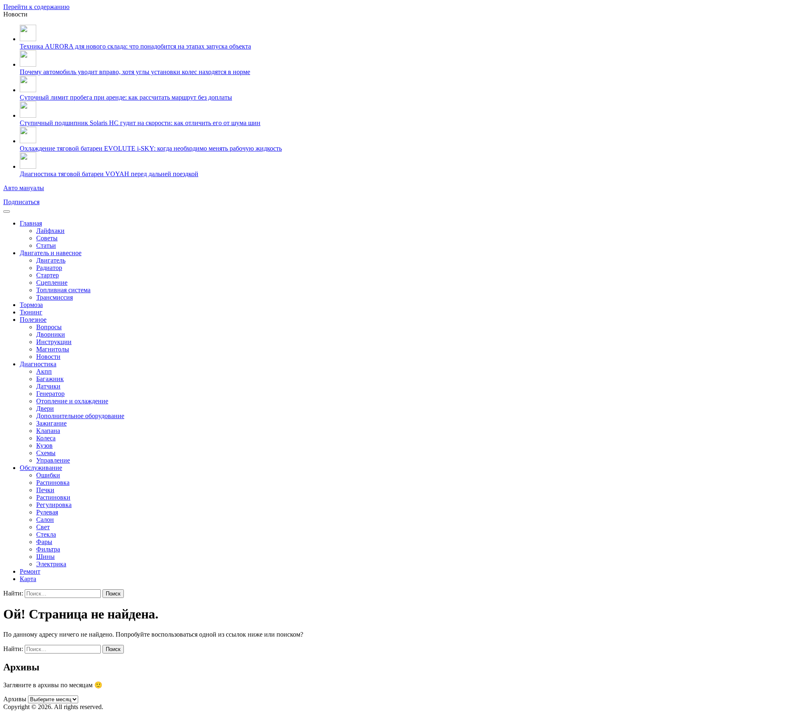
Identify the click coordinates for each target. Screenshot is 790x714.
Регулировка (54, 504)
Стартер (47, 275)
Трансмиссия (54, 297)
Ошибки (48, 475)
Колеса (46, 438)
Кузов (44, 445)
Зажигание (51, 423)
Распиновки (53, 497)
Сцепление (51, 282)
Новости (48, 356)
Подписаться (21, 201)
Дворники (50, 334)
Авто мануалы (23, 187)
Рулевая (47, 512)
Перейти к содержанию (36, 6)
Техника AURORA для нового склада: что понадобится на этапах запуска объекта (135, 46)
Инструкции (54, 341)
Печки (45, 489)
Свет (43, 526)
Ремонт (30, 571)
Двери (45, 408)
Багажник (50, 378)
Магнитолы (52, 349)
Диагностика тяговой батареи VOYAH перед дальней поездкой (109, 173)
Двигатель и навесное (50, 252)
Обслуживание (41, 467)
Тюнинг (31, 312)
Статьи (46, 245)
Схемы (46, 452)
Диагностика (38, 363)
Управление (53, 460)
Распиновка (53, 482)
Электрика (51, 564)
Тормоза (31, 304)
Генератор (50, 393)
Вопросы (49, 326)
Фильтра (48, 549)
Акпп (44, 371)
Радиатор (49, 267)
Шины (45, 556)
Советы (47, 238)
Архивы (14, 698)
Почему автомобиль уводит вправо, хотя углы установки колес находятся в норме (135, 71)
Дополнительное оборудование (80, 415)
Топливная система (63, 289)
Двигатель (50, 260)
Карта (28, 578)
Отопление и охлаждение (72, 401)
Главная (31, 223)
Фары (44, 541)
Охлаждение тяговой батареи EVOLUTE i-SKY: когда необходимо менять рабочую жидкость (151, 148)
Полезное (33, 319)
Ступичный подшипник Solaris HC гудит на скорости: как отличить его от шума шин (140, 122)
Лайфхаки (50, 230)
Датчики (48, 386)
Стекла (46, 534)
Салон (45, 519)
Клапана (48, 430)
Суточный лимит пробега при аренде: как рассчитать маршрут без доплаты (126, 97)
